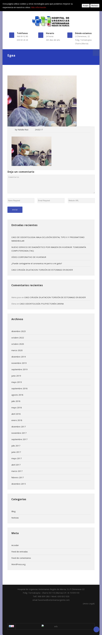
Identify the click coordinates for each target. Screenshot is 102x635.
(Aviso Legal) (89, 603)
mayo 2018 (16, 407)
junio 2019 (16, 375)
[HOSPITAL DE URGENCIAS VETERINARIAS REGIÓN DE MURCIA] (51, 21)
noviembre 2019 (19, 363)
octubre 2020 (17, 344)
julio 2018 (15, 401)
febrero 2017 (17, 477)
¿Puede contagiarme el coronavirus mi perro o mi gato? (36, 263)
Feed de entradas (19, 551)
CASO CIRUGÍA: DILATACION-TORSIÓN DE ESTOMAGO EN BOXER (42, 269)
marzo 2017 (17, 471)
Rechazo (94, 6)
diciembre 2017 (18, 426)
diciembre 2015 (18, 483)
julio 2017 (15, 445)
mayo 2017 (16, 458)
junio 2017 (16, 452)
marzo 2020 (17, 350)
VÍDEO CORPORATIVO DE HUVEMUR (28, 257)
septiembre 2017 (19, 439)
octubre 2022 (17, 337)
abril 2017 (16, 464)
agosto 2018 (17, 394)
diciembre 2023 (18, 331)
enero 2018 (16, 420)
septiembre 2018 (19, 388)
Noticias (15, 517)
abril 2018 (16, 414)
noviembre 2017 (19, 433)
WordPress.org (18, 564)
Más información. (38, 7)
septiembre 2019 (19, 369)
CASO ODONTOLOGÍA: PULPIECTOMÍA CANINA (42, 303)
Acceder (15, 545)
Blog (13, 511)
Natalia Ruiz (23, 129)
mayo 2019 (16, 382)
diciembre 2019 (18, 356)
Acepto (85, 6)
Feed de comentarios (21, 558)
